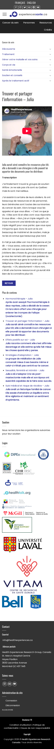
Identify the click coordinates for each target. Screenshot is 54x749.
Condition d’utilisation (20, 725)
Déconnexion (13, 705)
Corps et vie (8, 64)
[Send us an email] (29, 8)
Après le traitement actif (15, 80)
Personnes (29, 22)
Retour (9, 283)
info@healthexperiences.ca (17, 640)
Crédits (48, 29)
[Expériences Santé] (29, 14)
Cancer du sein (10, 22)
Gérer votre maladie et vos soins (20, 59)
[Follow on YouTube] (38, 8)
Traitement (8, 54)
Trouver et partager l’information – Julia (29, 328)
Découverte (8, 48)
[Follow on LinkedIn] (34, 8)
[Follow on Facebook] (16, 8)
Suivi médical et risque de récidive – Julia (28, 392)
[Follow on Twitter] (25, 8)
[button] (4, 14)
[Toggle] (50, 49)
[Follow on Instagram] (20, 8)
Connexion (11, 700)
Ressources (45, 22)
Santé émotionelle (12, 70)
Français (20, 3)
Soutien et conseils (12, 75)
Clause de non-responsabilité (35, 728)
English (31, 3)
